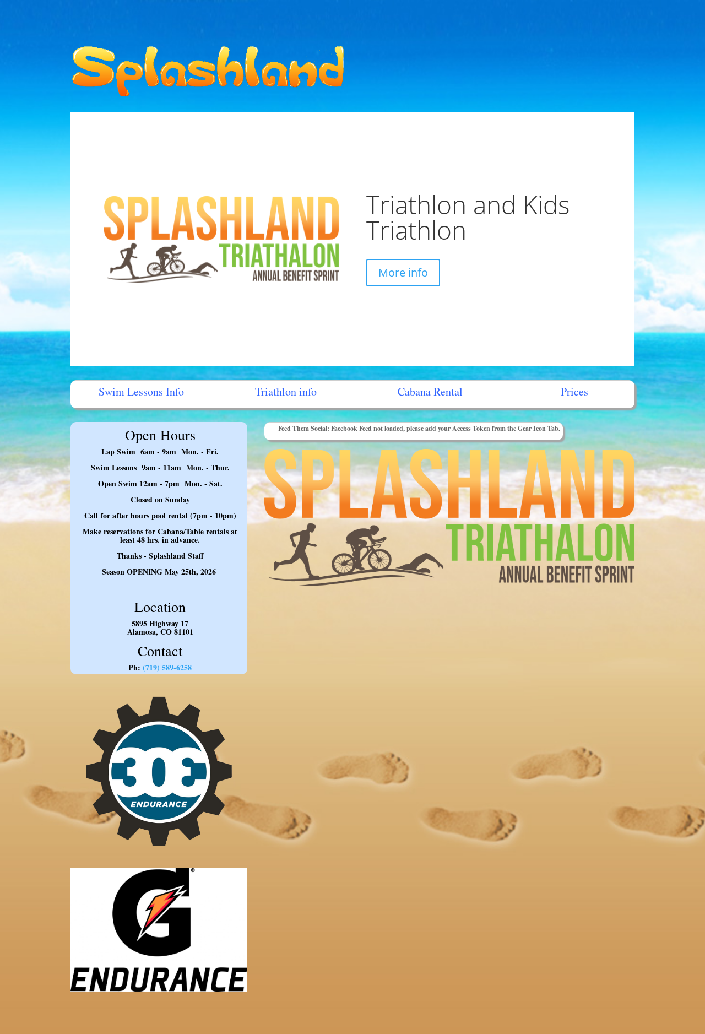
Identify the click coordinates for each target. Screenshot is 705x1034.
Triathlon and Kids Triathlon (468, 217)
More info (403, 272)
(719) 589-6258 (166, 667)
